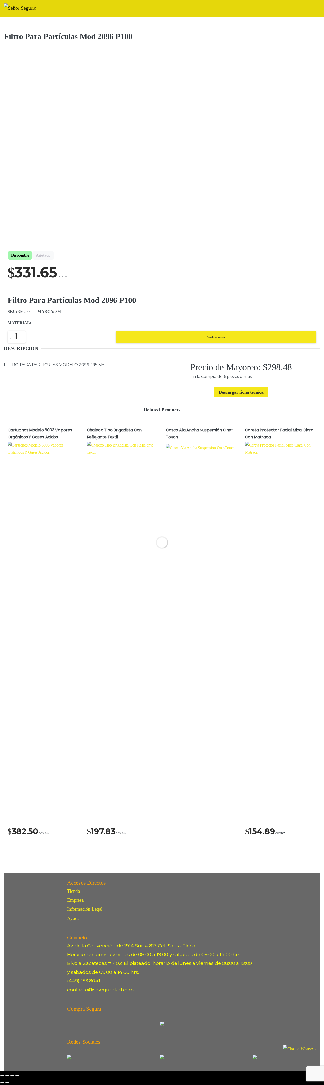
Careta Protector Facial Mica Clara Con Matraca (279, 433)
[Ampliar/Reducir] (2, 1075)
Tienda (73, 891)
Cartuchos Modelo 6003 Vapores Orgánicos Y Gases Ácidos (40, 433)
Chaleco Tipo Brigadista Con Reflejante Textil (114, 433)
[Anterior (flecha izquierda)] (2, 1082)
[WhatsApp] (300, 1049)
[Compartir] (12, 1075)
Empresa (75, 900)
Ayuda (73, 918)
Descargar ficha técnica (241, 392)
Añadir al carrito (216, 337)
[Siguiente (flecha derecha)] (7, 1082)
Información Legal (84, 909)
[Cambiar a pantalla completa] (7, 1075)
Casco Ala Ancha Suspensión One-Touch (199, 433)
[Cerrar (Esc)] (17, 1075)
